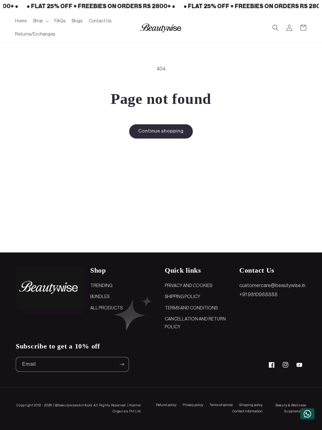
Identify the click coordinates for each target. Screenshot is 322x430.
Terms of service (221, 405)
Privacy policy (193, 405)
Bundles (99, 297)
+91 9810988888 (258, 294)
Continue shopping (161, 131)
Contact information (247, 411)
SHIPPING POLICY (182, 297)
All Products (106, 308)
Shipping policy (251, 405)
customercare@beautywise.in (272, 285)
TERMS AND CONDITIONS (191, 308)
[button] (40, 21)
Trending (101, 286)
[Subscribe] (122, 364)
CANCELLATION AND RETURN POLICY (195, 323)
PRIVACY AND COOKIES (188, 286)
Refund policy (166, 405)
